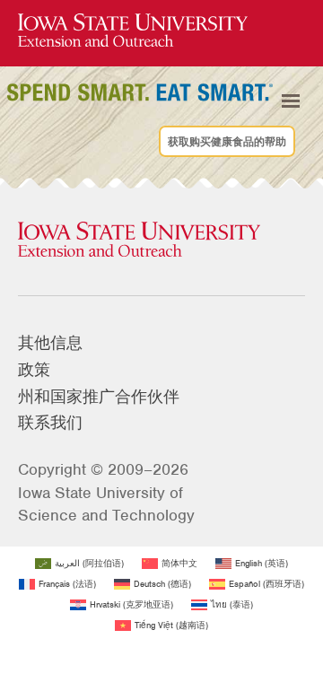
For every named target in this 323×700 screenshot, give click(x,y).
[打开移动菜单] (290, 101)
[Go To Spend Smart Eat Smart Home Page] (133, 30)
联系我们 (50, 423)
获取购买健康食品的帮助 (227, 142)
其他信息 (50, 343)
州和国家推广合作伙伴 (98, 397)
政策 (34, 370)
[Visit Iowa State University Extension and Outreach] (161, 240)
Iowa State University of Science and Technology (106, 504)
